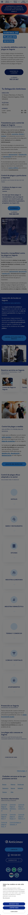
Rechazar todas (14, 904)
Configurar (14, 911)
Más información (6, 898)
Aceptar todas (14, 907)
